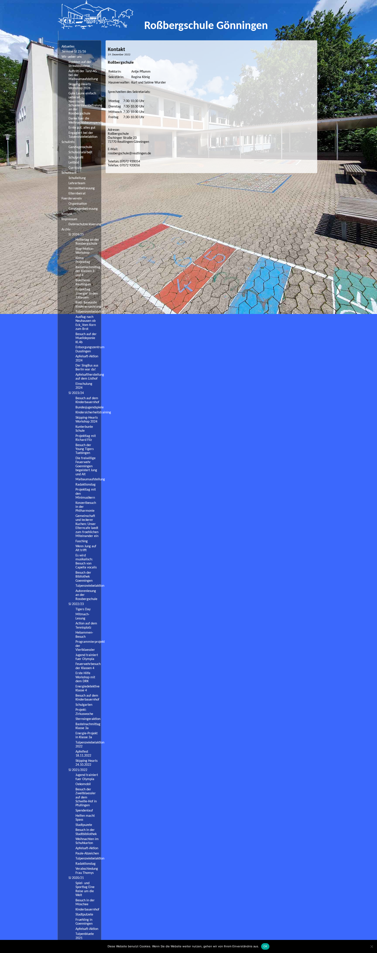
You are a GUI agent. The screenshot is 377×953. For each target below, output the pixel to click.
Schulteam (69, 173)
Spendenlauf (84, 810)
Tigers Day (83, 609)
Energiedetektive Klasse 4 (87, 688)
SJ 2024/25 (76, 234)
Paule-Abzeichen (87, 853)
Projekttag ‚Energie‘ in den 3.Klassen (86, 293)
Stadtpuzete (83, 825)
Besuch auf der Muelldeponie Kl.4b (86, 338)
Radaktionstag (85, 484)
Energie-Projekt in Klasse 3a (86, 735)
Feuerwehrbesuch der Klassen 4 (88, 666)
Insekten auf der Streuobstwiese (80, 64)
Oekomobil (83, 784)
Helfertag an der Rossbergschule (87, 241)
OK (265, 946)
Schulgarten (83, 705)
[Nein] (371, 946)
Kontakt (67, 214)
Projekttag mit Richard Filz (85, 438)
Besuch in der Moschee (85, 902)
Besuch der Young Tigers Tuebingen (84, 449)
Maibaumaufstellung (88, 479)
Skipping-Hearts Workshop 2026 (80, 86)
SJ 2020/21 (76, 878)
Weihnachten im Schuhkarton (87, 841)
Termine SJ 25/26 (74, 51)
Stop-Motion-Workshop (84, 251)
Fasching (81, 541)
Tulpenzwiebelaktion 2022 (88, 744)
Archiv (66, 229)
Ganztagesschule (80, 147)
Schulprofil (76, 157)
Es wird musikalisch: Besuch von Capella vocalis (86, 561)
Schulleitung (77, 178)
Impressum (69, 219)
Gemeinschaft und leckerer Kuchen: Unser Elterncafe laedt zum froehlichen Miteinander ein (86, 526)
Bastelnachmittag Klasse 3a (87, 726)
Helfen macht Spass (85, 818)
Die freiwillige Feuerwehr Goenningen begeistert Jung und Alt (86, 466)
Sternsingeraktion (87, 719)
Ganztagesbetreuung (83, 209)
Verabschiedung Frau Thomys (86, 871)
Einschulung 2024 (83, 386)
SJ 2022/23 (76, 604)
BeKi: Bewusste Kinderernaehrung (88, 304)
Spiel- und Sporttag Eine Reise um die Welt (84, 889)
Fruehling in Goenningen (84, 922)
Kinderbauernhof (87, 909)
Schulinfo (68, 142)
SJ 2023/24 (76, 393)
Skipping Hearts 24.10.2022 (86, 763)
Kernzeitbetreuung (82, 188)
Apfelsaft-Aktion (86, 848)
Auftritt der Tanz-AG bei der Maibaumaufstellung (83, 75)
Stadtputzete (84, 914)
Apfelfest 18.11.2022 (83, 753)
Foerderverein (72, 198)
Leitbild (74, 162)
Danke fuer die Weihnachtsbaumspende (85, 120)
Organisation (78, 204)
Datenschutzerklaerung (85, 224)
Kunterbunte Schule (84, 429)
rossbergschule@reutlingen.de (129, 153)
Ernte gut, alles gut (82, 128)
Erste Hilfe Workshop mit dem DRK (85, 677)
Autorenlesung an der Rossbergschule (86, 595)
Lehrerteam (77, 183)
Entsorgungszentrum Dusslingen (88, 349)
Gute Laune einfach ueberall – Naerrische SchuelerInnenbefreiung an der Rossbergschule (85, 103)
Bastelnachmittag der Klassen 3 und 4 (87, 271)
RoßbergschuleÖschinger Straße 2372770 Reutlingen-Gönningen (128, 138)
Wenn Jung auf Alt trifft (85, 548)
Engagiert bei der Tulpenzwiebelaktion (83, 135)
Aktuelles (68, 46)
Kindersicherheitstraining (88, 412)
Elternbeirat (77, 193)
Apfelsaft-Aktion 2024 (86, 358)
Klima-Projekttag (82, 260)
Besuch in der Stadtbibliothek (86, 832)
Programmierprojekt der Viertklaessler (88, 646)
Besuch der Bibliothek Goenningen (84, 577)
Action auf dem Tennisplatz (86, 625)
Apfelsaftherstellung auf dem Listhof (88, 376)
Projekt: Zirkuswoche (84, 712)
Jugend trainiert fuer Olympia (86, 657)
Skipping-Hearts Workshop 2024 (86, 419)
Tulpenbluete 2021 (84, 936)
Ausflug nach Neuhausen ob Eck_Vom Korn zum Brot (85, 323)
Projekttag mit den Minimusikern (85, 494)
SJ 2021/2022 (78, 770)
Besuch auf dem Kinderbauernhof (87, 400)
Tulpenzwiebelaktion (88, 312)
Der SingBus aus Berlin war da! (86, 367)
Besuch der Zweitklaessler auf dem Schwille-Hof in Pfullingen (86, 797)
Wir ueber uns (72, 57)
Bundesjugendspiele (88, 407)
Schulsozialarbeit (80, 152)
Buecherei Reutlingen (83, 282)
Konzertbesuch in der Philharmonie (85, 507)
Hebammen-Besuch (84, 634)
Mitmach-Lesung (82, 616)
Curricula (75, 168)
